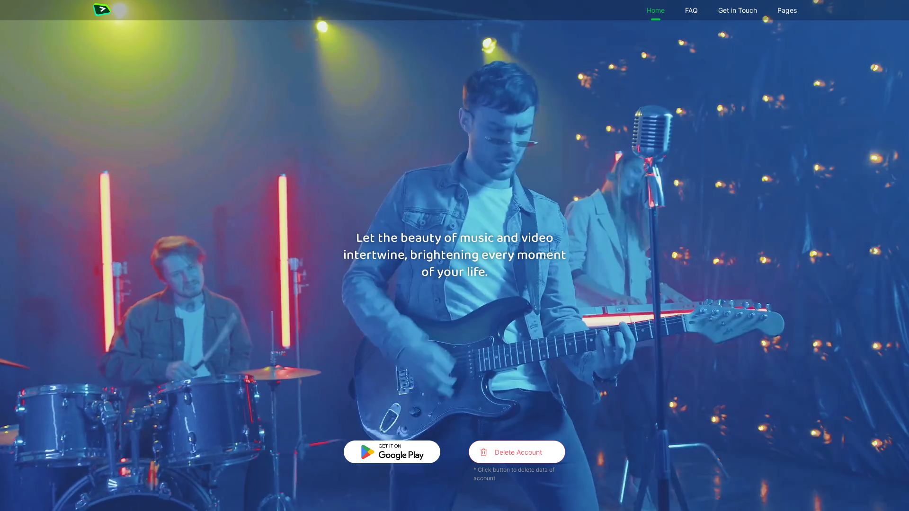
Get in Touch (737, 10)
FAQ (691, 10)
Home (656, 10)
